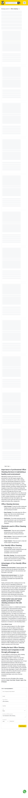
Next (9, 466)
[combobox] (14, 710)
